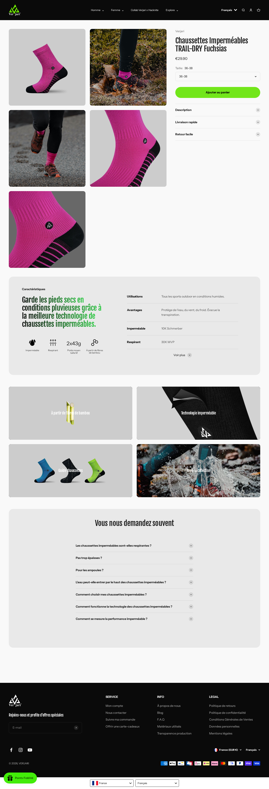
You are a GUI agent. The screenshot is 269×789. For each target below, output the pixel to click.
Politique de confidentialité (227, 712)
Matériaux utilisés (169, 726)
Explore (170, 10)
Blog (160, 712)
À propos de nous (169, 706)
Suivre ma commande (120, 719)
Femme (115, 10)
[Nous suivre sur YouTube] (29, 749)
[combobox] (112, 783)
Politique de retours (222, 706)
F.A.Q (161, 719)
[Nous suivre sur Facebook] (11, 749)
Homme (95, 10)
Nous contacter (116, 712)
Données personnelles (224, 726)
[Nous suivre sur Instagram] (20, 749)
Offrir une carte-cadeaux (123, 726)
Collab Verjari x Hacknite (144, 10)
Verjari (179, 31)
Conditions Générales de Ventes (231, 719)
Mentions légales (220, 733)
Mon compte (114, 706)
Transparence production (174, 733)
